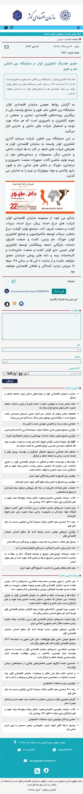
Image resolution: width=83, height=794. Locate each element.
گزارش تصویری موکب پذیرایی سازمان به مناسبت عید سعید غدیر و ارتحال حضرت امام (40, 701)
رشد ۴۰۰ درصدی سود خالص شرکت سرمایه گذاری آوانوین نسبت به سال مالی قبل (40, 524)
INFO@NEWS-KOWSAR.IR (42, 761)
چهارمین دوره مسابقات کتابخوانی (59, 683)
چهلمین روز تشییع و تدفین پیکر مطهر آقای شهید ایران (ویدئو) (45, 482)
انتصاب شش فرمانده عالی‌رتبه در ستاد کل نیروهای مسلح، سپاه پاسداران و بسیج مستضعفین (40, 490)
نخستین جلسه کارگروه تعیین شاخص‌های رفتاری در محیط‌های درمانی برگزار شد (40, 665)
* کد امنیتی (74, 368)
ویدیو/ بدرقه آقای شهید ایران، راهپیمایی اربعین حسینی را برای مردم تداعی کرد (40, 727)
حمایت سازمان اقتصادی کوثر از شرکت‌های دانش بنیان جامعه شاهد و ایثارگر (40, 396)
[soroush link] (7, 304)
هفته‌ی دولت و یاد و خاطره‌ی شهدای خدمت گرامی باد (49, 424)
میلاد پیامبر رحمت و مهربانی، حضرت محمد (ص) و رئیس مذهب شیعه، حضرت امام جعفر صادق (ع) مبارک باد (40, 406)
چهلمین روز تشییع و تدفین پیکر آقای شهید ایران (52, 476)
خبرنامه (71, 281)
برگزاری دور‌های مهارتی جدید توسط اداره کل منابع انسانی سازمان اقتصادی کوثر (40, 534)
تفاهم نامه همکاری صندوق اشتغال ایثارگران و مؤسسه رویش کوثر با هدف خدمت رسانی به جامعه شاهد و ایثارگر (40, 454)
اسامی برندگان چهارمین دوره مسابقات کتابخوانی (52, 719)
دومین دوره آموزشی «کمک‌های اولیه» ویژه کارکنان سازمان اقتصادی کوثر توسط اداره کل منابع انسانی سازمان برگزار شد (40, 611)
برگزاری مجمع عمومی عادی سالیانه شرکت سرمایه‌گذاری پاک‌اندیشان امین (39, 430)
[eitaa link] (14, 303)
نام (78, 345)
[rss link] (37, 771)
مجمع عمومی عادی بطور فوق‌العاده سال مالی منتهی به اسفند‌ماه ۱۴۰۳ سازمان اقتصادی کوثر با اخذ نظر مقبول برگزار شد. (40, 641)
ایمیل (77, 356)
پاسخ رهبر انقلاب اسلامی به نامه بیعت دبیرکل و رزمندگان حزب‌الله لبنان (41, 542)
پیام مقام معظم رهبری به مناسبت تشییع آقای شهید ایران (47, 568)
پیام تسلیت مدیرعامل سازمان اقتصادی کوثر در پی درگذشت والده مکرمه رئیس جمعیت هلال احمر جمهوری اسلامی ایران (40, 621)
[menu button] (78, 27)
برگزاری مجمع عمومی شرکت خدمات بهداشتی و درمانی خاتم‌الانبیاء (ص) (40, 436)
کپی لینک (59, 291)
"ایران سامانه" (34, 790)
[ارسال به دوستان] (6, 47)
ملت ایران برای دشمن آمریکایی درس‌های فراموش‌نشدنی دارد (45, 548)
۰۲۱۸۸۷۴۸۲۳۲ (65, 750)
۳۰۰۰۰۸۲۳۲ (29, 750)
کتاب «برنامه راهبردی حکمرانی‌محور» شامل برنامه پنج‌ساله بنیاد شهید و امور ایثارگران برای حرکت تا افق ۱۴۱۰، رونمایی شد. (40, 500)
